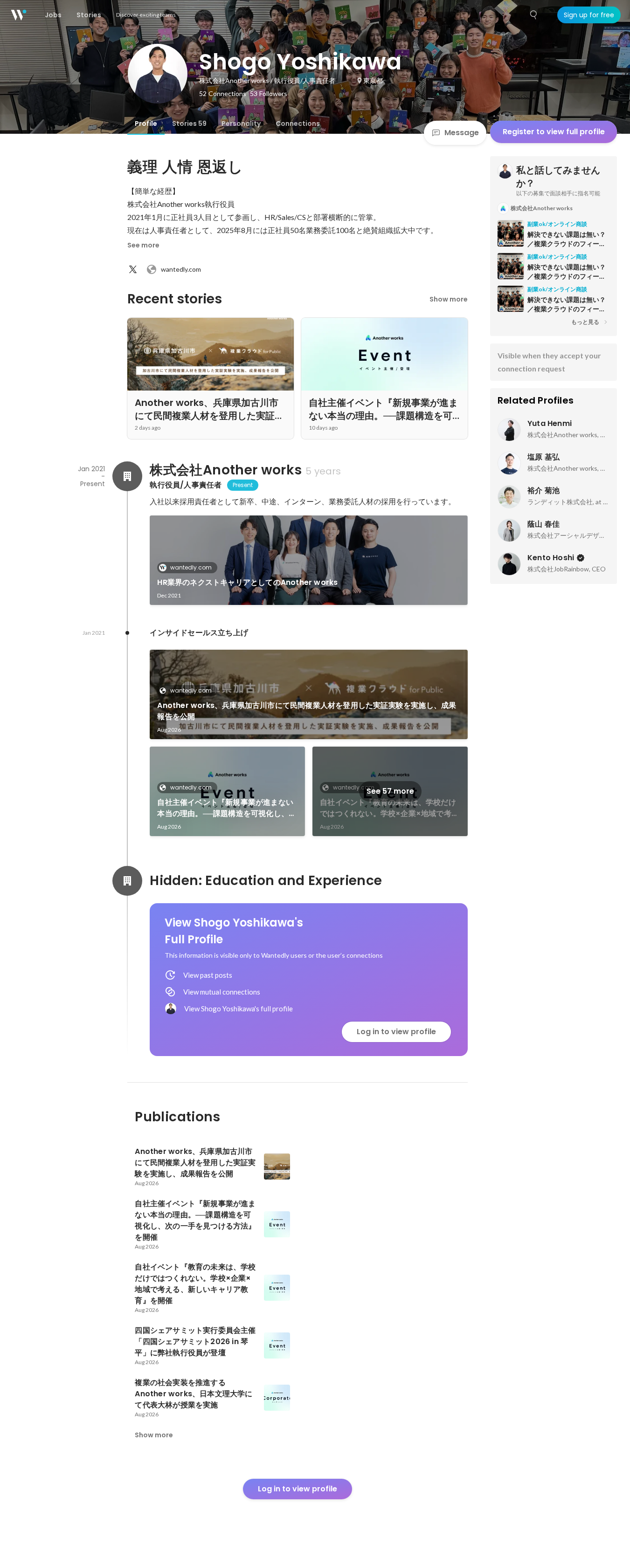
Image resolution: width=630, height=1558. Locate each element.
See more (143, 245)
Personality (241, 123)
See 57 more (390, 791)
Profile (146, 123)
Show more (448, 299)
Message (461, 132)
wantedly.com (181, 269)
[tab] (146, 123)
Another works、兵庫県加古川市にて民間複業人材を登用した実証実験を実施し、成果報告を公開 (306, 711)
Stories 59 (189, 123)
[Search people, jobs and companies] (534, 15)
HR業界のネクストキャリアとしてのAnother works (247, 582)
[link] (309, 560)
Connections (298, 123)
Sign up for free (589, 15)
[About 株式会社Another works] (127, 476)
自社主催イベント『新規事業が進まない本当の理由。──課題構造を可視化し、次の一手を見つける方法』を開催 (226, 808)
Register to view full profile (554, 131)
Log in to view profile (396, 1031)
